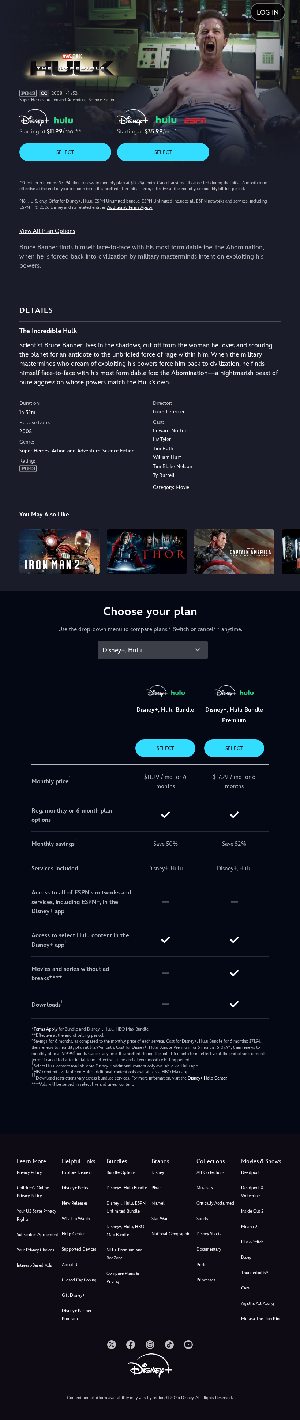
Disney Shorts (208, 1233)
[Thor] (147, 551)
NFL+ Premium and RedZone (124, 1254)
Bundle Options (120, 1172)
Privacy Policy (29, 1172)
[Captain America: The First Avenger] (234, 551)
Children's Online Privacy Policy (33, 1191)
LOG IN (268, 12)
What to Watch (76, 1218)
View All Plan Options (47, 230)
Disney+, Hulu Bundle (126, 1187)
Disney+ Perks (75, 1187)
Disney (157, 1172)
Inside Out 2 (252, 1211)
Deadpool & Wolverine (252, 1191)
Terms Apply (45, 1029)
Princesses (205, 1279)
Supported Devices (79, 1249)
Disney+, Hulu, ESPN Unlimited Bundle (126, 1207)
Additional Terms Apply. (130, 207)
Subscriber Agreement (37, 1234)
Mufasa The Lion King (261, 1318)
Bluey (246, 1257)
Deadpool (250, 1172)
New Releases (75, 1203)
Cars (245, 1288)
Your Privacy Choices (35, 1250)
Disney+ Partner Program (76, 1314)
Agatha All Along (257, 1303)
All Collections (210, 1172)
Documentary (208, 1249)
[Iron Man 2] (59, 551)
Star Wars (160, 1218)
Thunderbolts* (254, 1272)
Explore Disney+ (77, 1172)
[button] (83, 1161)
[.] (111, 1344)
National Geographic (170, 1233)
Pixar (156, 1187)
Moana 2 (249, 1226)
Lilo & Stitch (252, 1241)
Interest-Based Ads (34, 1265)
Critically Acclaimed (215, 1203)
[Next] (287, 550)
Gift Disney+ (73, 1295)
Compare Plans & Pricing (122, 1277)
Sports (202, 1218)
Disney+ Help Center (207, 1078)
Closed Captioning (79, 1279)
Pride (201, 1264)
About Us (70, 1264)
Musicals (204, 1187)
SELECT (65, 152)
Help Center (73, 1233)
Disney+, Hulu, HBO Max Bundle (125, 1230)
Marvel (158, 1203)
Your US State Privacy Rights (36, 1215)
